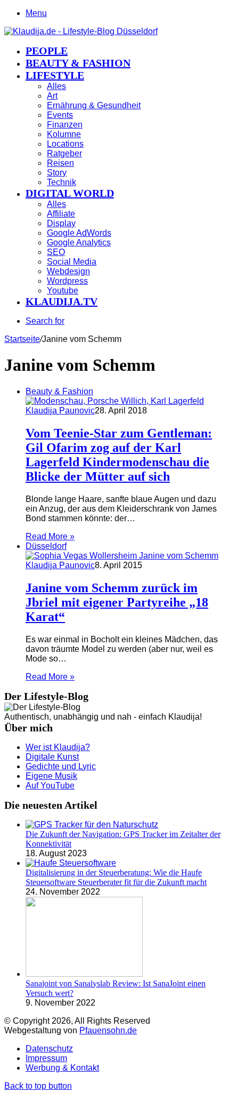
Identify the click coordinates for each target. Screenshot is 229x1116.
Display (61, 223)
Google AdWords (79, 232)
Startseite (22, 339)
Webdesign (68, 271)
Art (52, 95)
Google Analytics (79, 242)
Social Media (71, 261)
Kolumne (64, 134)
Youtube (62, 290)
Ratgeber (64, 153)
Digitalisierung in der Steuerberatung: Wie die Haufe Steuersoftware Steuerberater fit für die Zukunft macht (116, 877)
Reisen (60, 163)
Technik (61, 182)
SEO (56, 252)
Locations (65, 143)
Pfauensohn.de (108, 1030)
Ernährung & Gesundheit (94, 105)
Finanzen (65, 124)
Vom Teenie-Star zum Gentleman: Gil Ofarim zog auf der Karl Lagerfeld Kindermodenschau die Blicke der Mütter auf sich (119, 454)
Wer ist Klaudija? (58, 747)
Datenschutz (49, 1048)
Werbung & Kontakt (62, 1067)
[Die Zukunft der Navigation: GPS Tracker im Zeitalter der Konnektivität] (92, 824)
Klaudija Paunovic (60, 410)
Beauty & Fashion (78, 63)
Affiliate (61, 213)
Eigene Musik (51, 775)
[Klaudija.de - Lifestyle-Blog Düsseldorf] (81, 31)
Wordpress (67, 280)
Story (57, 172)
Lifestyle (55, 75)
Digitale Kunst (52, 756)
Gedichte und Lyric (61, 766)
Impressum (46, 1058)
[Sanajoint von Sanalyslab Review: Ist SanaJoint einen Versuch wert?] (84, 973)
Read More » (50, 536)
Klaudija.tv (61, 301)
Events (60, 114)
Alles (56, 86)
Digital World (70, 193)
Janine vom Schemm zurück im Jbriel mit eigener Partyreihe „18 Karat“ (117, 602)
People (47, 51)
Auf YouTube (50, 785)
